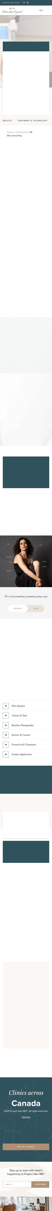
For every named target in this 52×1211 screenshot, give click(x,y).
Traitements (21, 132)
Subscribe (40, 1184)
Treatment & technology (32, 120)
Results (7, 120)
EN (24, 2)
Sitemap (26, 1117)
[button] (27, 3)
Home (10, 132)
